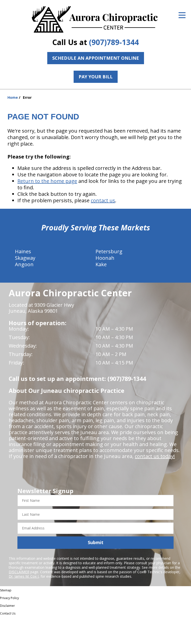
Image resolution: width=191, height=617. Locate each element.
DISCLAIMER (19, 571)
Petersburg (109, 251)
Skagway (25, 258)
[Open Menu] (182, 15)
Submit (95, 542)
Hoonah (105, 258)
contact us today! (155, 456)
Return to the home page (47, 181)
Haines (23, 251)
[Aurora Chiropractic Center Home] (96, 20)
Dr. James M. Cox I (24, 576)
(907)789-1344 (114, 42)
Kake (101, 264)
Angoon (24, 264)
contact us (103, 200)
